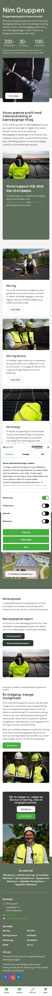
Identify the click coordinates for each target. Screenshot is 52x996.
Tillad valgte (26, 540)
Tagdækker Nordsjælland (32, 881)
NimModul (32, 940)
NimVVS (31, 930)
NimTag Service (10, 935)
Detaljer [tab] (26, 454)
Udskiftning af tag (26, 875)
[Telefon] (32, 989)
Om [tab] (42, 454)
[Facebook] (5, 977)
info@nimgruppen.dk (16, 202)
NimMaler (32, 935)
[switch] (45, 506)
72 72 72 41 (36, 202)
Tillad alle (26, 532)
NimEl (5, 944)
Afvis (26, 547)
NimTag (6, 930)
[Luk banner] (48, 447)
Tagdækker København (26, 884)
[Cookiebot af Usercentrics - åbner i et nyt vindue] (32, 447)
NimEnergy (8, 940)
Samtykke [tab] (9, 454)
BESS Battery (9, 875)
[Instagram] (12, 977)
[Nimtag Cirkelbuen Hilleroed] (26, 563)
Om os (30, 944)
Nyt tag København (25, 878)
